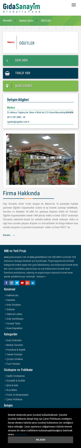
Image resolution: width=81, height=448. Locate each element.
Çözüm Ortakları (14, 359)
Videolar (10, 309)
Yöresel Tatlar (13, 323)
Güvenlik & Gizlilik (15, 380)
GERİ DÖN (21, 60)
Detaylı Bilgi (21, 434)
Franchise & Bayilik (15, 349)
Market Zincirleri (14, 345)
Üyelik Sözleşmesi (15, 375)
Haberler (10, 300)
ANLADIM (40, 439)
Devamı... (7, 235)
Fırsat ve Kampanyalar (17, 394)
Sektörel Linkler (14, 314)
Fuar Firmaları (13, 363)
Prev (8, 158)
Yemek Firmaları (14, 354)
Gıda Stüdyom (13, 304)
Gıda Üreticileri (14, 340)
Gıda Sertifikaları (14, 318)
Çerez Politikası (14, 399)
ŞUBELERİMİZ (23, 86)
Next (73, 158)
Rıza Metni (11, 390)
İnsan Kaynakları (14, 328)
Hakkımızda (12, 295)
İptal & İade (12, 385)
